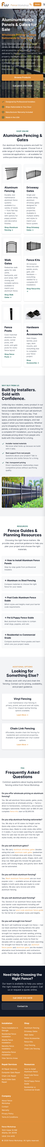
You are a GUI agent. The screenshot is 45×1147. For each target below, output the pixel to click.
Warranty (5, 1110)
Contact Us (22, 1006)
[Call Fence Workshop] (30, 4)
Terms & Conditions (10, 1117)
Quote (37, 4)
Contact (5, 1107)
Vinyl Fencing (29, 1045)
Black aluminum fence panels (18, 878)
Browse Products (22, 77)
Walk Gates (29, 1035)
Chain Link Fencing (32, 1049)
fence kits (14, 811)
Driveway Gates (30, 1031)
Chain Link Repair (9, 1076)
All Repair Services (9, 1069)
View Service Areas (10, 1058)
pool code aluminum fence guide (29, 910)
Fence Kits (28, 1042)
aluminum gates (22, 947)
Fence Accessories (32, 1038)
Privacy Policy (7, 1113)
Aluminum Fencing (31, 1028)
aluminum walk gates (23, 852)
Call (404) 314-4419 (22, 86)
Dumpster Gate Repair (11, 1072)
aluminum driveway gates (24, 849)
